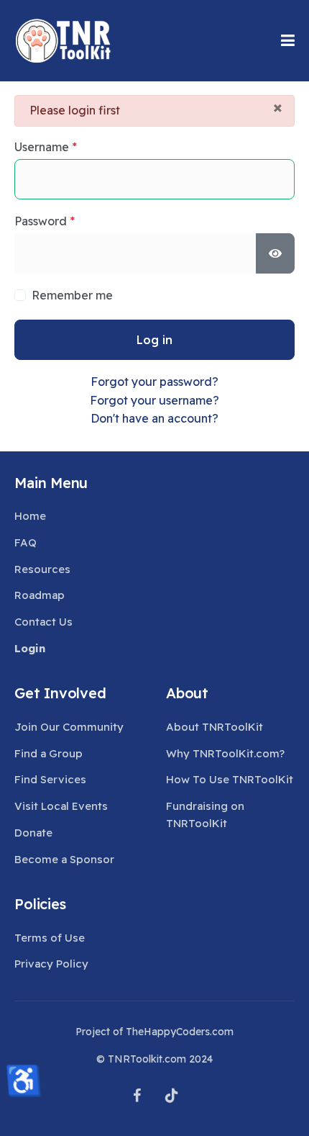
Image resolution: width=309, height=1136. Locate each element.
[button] (288, 40)
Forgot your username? (154, 400)
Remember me (72, 295)
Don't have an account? (154, 418)
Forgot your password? (154, 381)
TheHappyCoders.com (180, 1031)
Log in (154, 340)
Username (45, 147)
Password (44, 221)
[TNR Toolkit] (62, 40)
